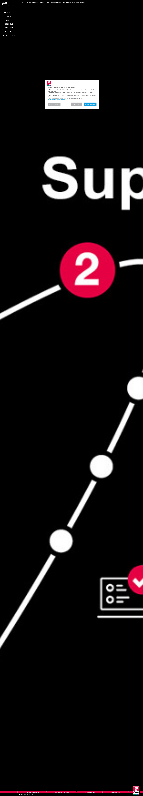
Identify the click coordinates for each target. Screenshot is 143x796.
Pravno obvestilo (61, 99)
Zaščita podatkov (52, 99)
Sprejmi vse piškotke (90, 104)
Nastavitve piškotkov (54, 104)
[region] (72, 94)
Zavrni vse (77, 104)
